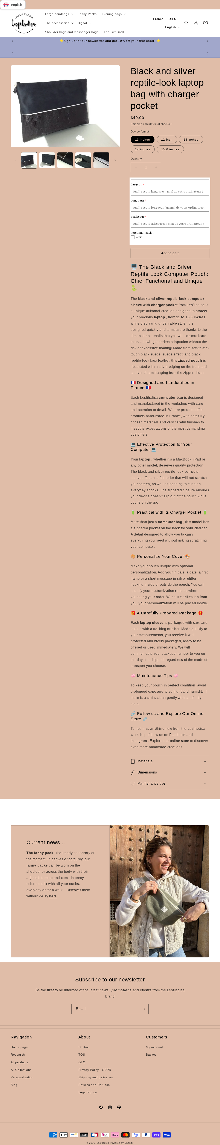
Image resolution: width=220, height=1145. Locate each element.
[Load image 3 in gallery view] (65, 160)
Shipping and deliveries (95, 1077)
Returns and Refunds (94, 1084)
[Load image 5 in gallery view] (101, 160)
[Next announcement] (207, 41)
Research (18, 1054)
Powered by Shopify (122, 1143)
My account (154, 1047)
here (53, 896)
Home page (19, 1047)
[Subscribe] (143, 1009)
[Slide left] (15, 160)
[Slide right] (115, 160)
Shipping (136, 124)
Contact (84, 1047)
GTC (81, 1062)
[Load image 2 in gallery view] (47, 160)
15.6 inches (170, 149)
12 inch (167, 139)
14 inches (142, 149)
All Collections (21, 1069)
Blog (14, 1084)
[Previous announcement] (12, 41)
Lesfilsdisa (102, 1143)
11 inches (142, 139)
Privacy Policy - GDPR (94, 1069)
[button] (59, 13)
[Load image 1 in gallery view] (29, 160)
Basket (151, 1054)
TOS (81, 1054)
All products (19, 1062)
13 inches (191, 139)
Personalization (22, 1077)
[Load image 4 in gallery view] (83, 160)
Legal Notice (87, 1092)
